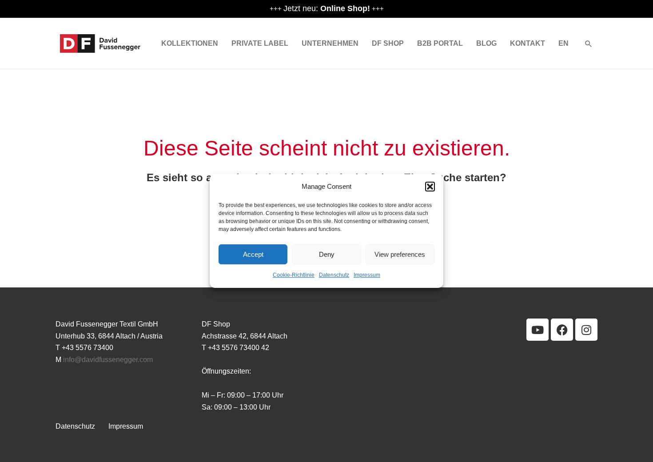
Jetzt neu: (326, 8)
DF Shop (388, 43)
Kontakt (527, 43)
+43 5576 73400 (87, 347)
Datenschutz (334, 275)
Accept (253, 254)
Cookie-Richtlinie (294, 275)
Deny (326, 254)
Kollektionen (189, 43)
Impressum (367, 275)
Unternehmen (330, 43)
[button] (430, 186)
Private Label (259, 43)
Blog (486, 43)
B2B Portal (440, 43)
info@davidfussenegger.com (108, 359)
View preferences (399, 254)
